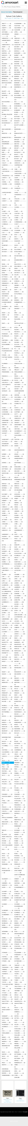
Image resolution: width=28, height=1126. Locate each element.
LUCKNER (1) (7, 632)
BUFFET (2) (6, 154)
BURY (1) (5, 158)
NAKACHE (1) (7, 726)
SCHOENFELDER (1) (18, 907)
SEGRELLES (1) (6, 923)
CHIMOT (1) (7, 201)
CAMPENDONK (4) (18, 166)
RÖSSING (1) (18, 855)
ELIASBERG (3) (6, 306)
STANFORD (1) (6, 946)
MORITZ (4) (18, 707)
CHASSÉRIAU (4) (20, 195)
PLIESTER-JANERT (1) (7, 797)
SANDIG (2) (18, 881)
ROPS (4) (19, 850)
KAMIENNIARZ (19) (19, 531)
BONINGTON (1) (7, 111)
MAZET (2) (5, 672)
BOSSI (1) (18, 114)
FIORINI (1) (18, 340)
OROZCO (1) (7, 757)
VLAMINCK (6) (7, 1027)
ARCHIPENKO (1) (5, 35)
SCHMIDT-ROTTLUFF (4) (19, 901)
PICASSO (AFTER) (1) (20, 785)
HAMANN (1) (18, 456)
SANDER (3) (19, 878)
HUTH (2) (6, 502)
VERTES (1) (18, 1016)
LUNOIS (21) (19, 633)
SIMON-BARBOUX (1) (19, 934)
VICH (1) (5, 1020)
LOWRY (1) (17, 625)
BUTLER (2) (18, 158)
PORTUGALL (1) (19, 800)
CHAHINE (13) (7, 184)
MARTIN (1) (19, 655)
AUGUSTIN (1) (19, 44)
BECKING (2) (6, 68)
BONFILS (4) (6, 106)
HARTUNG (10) (7, 466)
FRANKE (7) (19, 367)
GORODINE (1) (7, 412)
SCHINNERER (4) (7, 897)
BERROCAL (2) (7, 80)
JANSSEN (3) (18, 511)
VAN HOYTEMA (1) (19, 1004)
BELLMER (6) (6, 72)
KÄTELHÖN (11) (7, 539)
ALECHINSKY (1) (20, 27)
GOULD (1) (17, 416)
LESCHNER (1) (7, 610)
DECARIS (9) (6, 255)
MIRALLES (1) (6, 695)
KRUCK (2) (19, 557)
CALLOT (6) (6, 163)
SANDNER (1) (6, 883)
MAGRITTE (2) (7, 642)
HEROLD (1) (6, 483)
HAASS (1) (18, 443)
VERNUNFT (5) (7, 1016)
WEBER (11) (20, 1041)
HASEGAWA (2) (19, 466)
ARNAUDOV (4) (7, 38)
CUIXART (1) (19, 232)
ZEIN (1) (17, 1071)
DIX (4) (17, 277)
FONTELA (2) (18, 353)
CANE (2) (17, 169)
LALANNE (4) (19, 574)
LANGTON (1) (18, 580)
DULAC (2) (5, 291)
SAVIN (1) (6, 887)
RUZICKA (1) (18, 868)
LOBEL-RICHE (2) (8, 623)
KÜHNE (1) (6, 561)
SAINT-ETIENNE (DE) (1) (19, 875)
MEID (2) (5, 680)
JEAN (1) (18, 513)
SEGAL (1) (18, 921)
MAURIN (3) (6, 667)
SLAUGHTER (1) (19, 937)
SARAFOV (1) (7, 885)
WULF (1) (6, 1062)
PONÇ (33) (5, 800)
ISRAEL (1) (18, 507)
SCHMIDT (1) (6, 900)
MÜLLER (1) (6, 720)
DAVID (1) (18, 245)
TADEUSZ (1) (19, 965)
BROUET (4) (19, 148)
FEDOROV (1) (20, 331)
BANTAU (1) (6, 51)
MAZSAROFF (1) (19, 672)
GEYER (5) (7, 397)
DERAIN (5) (6, 270)
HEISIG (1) (6, 477)
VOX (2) (6, 1031)
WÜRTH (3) (7, 1064)
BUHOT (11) (18, 154)
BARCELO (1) (19, 51)
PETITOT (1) (19, 776)
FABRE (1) (18, 317)
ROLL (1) (5, 849)
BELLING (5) (18, 70)
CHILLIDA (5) (19, 198)
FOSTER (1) (19, 357)
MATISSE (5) (6, 665)
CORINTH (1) (6, 222)
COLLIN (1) (18, 215)
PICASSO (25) (6, 783)
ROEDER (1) (18, 845)
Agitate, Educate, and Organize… (8, 1100)
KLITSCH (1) (18, 551)
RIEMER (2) (18, 834)
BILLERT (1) (6, 91)
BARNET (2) (18, 55)
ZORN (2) (18, 1075)
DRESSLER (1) (6, 286)
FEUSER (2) (18, 336)
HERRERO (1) (7, 485)
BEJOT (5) (6, 70)
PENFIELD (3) (7, 773)
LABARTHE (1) (7, 568)
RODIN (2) (18, 843)
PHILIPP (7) (19, 779)
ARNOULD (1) (19, 38)
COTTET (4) (19, 228)
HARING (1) (6, 462)
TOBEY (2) (5, 978)
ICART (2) (5, 504)
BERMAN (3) (19, 76)
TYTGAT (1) (6, 992)
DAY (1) (17, 247)
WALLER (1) (6, 1039)
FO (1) (17, 348)
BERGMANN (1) (7, 76)
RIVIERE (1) (6, 840)
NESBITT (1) (7, 728)
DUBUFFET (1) (6, 289)
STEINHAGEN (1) (19, 949)
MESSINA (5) (19, 686)
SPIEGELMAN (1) (19, 942)
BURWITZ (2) (18, 156)
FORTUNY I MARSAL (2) (7, 358)
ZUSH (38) (16, 1077)
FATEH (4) (18, 327)
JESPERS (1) (18, 517)
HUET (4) (17, 500)
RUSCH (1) (5, 868)
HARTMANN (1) (19, 463)
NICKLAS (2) (6, 733)
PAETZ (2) (17, 760)
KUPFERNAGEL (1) (7, 565)
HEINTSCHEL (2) (7, 474)
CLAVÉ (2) (18, 211)
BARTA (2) (6, 57)
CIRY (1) (18, 205)
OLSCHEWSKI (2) (7, 752)
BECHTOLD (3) (19, 65)
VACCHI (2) (18, 997)
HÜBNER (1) (6, 500)
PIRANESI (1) (18, 791)
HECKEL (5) (6, 471)
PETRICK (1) (7, 779)
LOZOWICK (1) (7, 627)
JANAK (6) (5, 511)
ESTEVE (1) (19, 315)
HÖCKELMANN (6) (18, 491)
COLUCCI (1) (6, 217)
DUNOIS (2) (18, 291)
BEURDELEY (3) (20, 85)
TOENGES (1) (7, 980)
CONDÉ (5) (18, 217)
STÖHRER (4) (19, 959)
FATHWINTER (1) (7, 330)
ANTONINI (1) (7, 32)
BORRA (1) (18, 112)
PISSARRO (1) (7, 794)
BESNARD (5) (19, 82)
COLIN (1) (5, 215)
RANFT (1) (18, 817)
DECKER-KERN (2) (19, 257)
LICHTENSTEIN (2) (20, 617)
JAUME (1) (6, 513)
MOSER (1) (6, 709)
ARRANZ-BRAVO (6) (6, 41)
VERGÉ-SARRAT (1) (7, 1010)
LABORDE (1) (18, 568)
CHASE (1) (20, 192)
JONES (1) (7, 521)
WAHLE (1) (6, 1037)
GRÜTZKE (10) (20, 429)
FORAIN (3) (6, 355)
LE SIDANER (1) (7, 593)
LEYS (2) (6, 617)
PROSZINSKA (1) (7, 809)
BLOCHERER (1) (19, 95)
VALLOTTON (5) (7, 1001)
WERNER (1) (18, 1045)
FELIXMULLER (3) (7, 337)
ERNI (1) (17, 312)
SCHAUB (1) (6, 893)
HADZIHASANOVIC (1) (19, 451)
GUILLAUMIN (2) (19, 436)
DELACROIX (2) (20, 264)
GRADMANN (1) (7, 420)
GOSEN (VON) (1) (7, 415)
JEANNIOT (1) (6, 516)
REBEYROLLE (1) (19, 819)
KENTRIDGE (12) (19, 541)
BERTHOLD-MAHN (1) (6, 83)
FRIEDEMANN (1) (7, 372)
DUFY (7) (17, 289)
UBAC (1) (17, 992)
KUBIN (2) (6, 559)
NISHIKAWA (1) (19, 738)
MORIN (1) (18, 705)
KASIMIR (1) (6, 536)
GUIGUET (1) (6, 434)
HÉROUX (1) (18, 483)
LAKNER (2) (6, 574)
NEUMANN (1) (18, 728)
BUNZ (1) (6, 156)
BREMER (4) (18, 146)
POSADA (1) (7, 804)
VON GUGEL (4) (19, 1028)
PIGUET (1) (7, 788)
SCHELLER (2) (19, 893)
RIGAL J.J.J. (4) (17, 836)
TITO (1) (18, 975)
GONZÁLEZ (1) (19, 409)
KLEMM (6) (18, 549)
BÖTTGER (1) (19, 118)
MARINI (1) (18, 653)
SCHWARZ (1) (19, 912)
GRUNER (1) (6, 429)
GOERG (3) (6, 407)
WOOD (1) (5, 1059)
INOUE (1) (18, 504)
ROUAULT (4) (19, 857)
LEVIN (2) (17, 610)
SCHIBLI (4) (7, 895)
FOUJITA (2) (18, 360)
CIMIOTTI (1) (6, 205)
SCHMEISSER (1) (19, 897)
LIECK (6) (6, 621)
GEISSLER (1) (6, 391)
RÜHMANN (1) (7, 864)
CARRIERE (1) (19, 175)
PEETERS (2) (6, 771)
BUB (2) (5, 152)
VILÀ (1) (19, 1022)
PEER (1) (18, 769)
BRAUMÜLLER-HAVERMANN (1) (7, 144)
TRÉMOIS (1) (20, 984)
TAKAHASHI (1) (7, 967)
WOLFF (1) (18, 1056)
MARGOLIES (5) (20, 650)
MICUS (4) (18, 688)
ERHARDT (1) (19, 309)
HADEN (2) (18, 447)
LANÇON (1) (19, 576)
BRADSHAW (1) (19, 130)
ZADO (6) (18, 1069)
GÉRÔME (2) (19, 395)
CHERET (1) (6, 198)
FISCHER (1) (6, 342)
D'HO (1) (17, 234)
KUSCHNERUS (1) (20, 564)
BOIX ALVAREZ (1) (7, 102)
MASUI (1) (7, 661)
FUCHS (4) (18, 380)
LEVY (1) (18, 612)
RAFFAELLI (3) (20, 814)
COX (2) (6, 232)
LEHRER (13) (19, 602)
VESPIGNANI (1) (7, 1018)
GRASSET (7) (19, 422)
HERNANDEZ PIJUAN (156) (19, 480)
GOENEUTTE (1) (19, 404)
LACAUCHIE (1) (19, 571)
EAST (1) (5, 298)
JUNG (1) (18, 528)
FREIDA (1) (6, 369)
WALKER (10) (18, 1037)
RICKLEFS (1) (6, 834)
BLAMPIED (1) (7, 95)
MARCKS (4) (19, 648)
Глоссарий (25, 1111)
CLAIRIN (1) (19, 208)
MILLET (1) (7, 690)
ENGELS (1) (18, 306)
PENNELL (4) (19, 773)
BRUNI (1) (6, 150)
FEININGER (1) (7, 333)
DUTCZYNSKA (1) (20, 295)
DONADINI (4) (7, 279)
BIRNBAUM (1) (19, 91)
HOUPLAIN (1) (7, 498)
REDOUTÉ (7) (7, 825)
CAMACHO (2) (19, 163)
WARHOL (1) (6, 1041)
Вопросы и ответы (14, 1121)
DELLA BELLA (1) (20, 266)
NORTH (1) (6, 743)
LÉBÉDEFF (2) (6, 595)
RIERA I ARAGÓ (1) (7, 836)
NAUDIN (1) (19, 726)
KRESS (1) (6, 557)
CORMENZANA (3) (20, 222)
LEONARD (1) (7, 606)
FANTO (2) (6, 327)
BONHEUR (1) (6, 108)
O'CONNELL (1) (7, 746)
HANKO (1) (6, 458)
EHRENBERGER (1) (19, 303)
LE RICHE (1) (18, 591)
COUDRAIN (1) (7, 230)
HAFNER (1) (6, 454)
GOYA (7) (6, 418)
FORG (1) (18, 355)
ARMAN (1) (20, 35)
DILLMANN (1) (7, 274)
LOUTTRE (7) (7, 625)
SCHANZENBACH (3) (20, 888)
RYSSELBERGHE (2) (7, 871)
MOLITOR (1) (7, 697)
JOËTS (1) (18, 519)
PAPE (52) (5, 764)
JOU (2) (17, 526)
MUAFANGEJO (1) (20, 712)
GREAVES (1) (7, 424)
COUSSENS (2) (19, 230)
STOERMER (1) (6, 959)
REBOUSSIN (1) (7, 821)
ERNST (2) (5, 315)
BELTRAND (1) (19, 72)
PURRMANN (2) (19, 809)
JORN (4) (17, 524)
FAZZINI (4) (18, 329)
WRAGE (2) (18, 1060)
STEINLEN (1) (7, 953)
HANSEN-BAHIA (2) (19, 459)
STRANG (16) (6, 961)
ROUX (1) (6, 862)
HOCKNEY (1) (6, 494)
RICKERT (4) (19, 832)
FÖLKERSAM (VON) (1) (7, 351)
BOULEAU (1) (19, 120)
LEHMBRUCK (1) (7, 603)
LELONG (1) (18, 604)
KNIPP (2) (6, 553)
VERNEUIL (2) (18, 1013)
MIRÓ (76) (18, 695)
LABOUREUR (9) (7, 571)
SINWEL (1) (7, 937)
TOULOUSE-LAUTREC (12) (7, 985)
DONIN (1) (19, 279)
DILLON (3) (20, 274)
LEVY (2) (6, 614)
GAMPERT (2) (18, 382)
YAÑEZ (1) (19, 1066)
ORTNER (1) (18, 756)
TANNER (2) (18, 967)
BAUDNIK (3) (7, 63)
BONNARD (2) (19, 110)
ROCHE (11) (6, 843)
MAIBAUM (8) (18, 642)
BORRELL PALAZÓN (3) (7, 115)
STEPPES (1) (7, 956)
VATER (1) (5, 1007)
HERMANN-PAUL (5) (7, 479)
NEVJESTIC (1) (19, 731)
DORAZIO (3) (6, 281)
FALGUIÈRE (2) (19, 320)
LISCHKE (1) (18, 621)
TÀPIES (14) (18, 969)
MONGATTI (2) (7, 699)
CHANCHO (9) (7, 188)
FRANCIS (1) (6, 367)
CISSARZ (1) (7, 208)
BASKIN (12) (19, 57)
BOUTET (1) (18, 123)
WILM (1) (6, 1052)
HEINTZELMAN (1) (19, 474)
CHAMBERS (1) (18, 185)
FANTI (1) (5, 323)
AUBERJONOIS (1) (8, 44)
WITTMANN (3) (20, 1054)
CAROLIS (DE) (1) (20, 173)
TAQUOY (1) (19, 971)
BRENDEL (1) (6, 148)
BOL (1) (18, 101)
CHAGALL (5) (18, 182)
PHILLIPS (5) (6, 781)
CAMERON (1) (7, 166)
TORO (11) (18, 982)
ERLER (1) (5, 312)
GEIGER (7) (18, 388)
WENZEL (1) (18, 1043)
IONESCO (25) (7, 507)
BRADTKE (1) (6, 133)
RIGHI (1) (6, 838)
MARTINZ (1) (6, 657)
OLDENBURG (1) (19, 750)
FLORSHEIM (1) (19, 346)
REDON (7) (18, 821)
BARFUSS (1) (6, 53)
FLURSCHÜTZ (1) (7, 348)
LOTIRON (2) (19, 623)
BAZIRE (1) (6, 65)
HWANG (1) (18, 502)
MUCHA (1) (19, 714)
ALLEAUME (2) (19, 30)
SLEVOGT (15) (6, 940)
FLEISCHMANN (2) (7, 345)
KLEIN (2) (6, 549)
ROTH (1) (5, 857)
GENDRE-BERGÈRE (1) (19, 392)
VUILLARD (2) (19, 1033)
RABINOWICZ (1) (7, 814)
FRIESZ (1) (18, 376)
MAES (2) (17, 638)
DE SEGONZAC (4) (19, 252)
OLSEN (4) (18, 752)
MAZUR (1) (6, 674)
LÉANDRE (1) (19, 593)
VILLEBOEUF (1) (7, 1024)
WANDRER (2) (19, 1039)
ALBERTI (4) (6, 27)
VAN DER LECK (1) (19, 1001)
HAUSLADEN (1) (19, 469)
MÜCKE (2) (6, 716)
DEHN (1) (5, 264)
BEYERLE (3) (7, 87)
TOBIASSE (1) (19, 978)
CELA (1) (6, 179)
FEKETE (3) (18, 333)
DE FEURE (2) (7, 249)
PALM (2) (6, 762)
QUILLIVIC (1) (19, 811)
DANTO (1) (18, 239)
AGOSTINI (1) (19, 25)
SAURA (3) (18, 885)
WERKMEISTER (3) (6, 1046)
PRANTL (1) (18, 802)
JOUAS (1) (6, 528)
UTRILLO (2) (7, 997)
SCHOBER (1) (19, 904)
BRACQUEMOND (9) (7, 130)
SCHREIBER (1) (7, 910)
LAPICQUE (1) (7, 583)
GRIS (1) (5, 426)
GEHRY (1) (6, 388)
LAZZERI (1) (19, 589)
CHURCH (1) (20, 202)
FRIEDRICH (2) (7, 377)
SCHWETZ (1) (18, 914)
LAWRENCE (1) (19, 587)
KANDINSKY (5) (7, 534)
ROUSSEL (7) (19, 860)
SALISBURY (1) (6, 880)
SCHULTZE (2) (19, 910)
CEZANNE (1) (18, 179)
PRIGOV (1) (6, 807)
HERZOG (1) (18, 485)
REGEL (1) (17, 824)
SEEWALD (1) (7, 921)
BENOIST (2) (6, 74)
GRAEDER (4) (18, 420)
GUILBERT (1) (20, 433)
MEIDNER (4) (19, 680)
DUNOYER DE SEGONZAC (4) (7, 295)
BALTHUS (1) (17, 49)
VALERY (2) (18, 999)
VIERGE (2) (6, 1022)
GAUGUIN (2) (18, 386)
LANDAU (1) (6, 578)
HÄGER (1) (19, 454)
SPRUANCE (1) (7, 944)
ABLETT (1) (6, 23)
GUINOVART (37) (7, 439)
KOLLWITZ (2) (7, 555)
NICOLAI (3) (19, 734)
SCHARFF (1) (6, 891)
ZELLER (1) (19, 1073)
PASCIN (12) (18, 764)
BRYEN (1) (18, 150)
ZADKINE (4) (5, 1069)
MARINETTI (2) (6, 654)
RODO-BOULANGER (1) (7, 846)
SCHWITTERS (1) (19, 916)
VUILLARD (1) (19, 1035)
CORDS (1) (18, 219)
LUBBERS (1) (19, 627)
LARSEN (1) (18, 583)
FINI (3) (17, 338)
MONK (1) (18, 699)
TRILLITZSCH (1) (19, 986)
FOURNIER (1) (8, 364)
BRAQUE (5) (19, 139)
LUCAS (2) (6, 629)
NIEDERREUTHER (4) (6, 738)
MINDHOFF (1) (6, 693)
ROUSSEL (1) (7, 860)
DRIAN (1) (20, 287)
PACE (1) (18, 758)
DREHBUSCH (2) (7, 283)
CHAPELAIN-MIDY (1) (6, 193)
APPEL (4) (18, 32)
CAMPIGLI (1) (7, 169)
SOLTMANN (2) (19, 940)
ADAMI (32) (6, 25)
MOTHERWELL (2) (7, 713)
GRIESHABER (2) (19, 424)
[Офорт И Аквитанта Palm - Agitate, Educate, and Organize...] (7, 1090)
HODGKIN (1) (19, 494)
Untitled (20, 1099)
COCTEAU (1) (6, 213)
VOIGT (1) (19, 1026)
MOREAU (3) (7, 705)
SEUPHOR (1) (19, 925)
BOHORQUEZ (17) (20, 98)
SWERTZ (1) (6, 965)
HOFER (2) (5, 496)
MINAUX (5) (18, 690)
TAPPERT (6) (6, 971)
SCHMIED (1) (7, 905)
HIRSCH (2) (6, 490)
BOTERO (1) (7, 118)
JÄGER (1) (18, 509)
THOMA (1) (18, 973)
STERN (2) (18, 956)
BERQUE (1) (18, 78)
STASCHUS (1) (19, 946)
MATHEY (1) (18, 662)
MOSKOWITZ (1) (19, 709)
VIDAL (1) (18, 1020)
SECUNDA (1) (19, 919)
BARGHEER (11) (20, 53)
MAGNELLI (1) (19, 640)
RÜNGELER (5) (18, 865)
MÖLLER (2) (18, 697)
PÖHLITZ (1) (19, 796)
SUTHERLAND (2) (19, 962)
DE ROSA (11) (7, 251)
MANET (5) (6, 646)
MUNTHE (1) (7, 724)
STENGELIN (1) (20, 954)
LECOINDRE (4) (20, 595)
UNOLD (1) (18, 995)
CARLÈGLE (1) (17, 171)
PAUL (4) (5, 766)
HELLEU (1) (19, 477)
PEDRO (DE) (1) (7, 769)
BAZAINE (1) (18, 63)
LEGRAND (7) (6, 597)
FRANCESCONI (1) (19, 364)
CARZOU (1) (6, 177)
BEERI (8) (17, 68)
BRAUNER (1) (19, 141)
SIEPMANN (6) (7, 931)
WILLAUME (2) (18, 1049)
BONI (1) (17, 108)
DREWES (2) (19, 285)
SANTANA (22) (19, 883)
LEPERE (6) (7, 608)
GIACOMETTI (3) (7, 400)
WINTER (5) (6, 1054)
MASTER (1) (19, 659)
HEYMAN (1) (7, 488)
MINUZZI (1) (19, 693)
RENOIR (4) (7, 831)
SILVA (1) (19, 931)
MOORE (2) (6, 701)
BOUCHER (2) (7, 120)
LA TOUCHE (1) (19, 566)
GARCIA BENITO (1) (6, 385)
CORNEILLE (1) (7, 225)
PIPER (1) (5, 790)
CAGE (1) (5, 160)
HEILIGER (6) (19, 471)
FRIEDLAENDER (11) (20, 373)
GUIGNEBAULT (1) (20, 431)
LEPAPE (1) (19, 606)
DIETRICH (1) (19, 272)
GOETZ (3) (18, 407)
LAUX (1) (6, 587)
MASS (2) (18, 657)
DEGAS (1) (6, 260)
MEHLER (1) (19, 678)
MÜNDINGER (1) (20, 722)
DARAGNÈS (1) (7, 242)
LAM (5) (5, 576)
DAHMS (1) (6, 236)
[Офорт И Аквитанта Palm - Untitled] (20, 1090)
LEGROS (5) (7, 600)
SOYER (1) (6, 942)
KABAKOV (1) (6, 530)
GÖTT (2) (18, 414)
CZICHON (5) (7, 234)
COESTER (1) (18, 213)
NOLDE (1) (18, 741)
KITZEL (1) (6, 547)
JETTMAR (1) (6, 519)
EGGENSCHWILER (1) (6, 303)
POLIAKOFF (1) (19, 798)
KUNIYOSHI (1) (20, 561)
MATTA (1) (18, 665)
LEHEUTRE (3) (19, 600)
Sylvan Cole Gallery (6, 12)
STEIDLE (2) (7, 948)
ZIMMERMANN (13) (8, 1075)
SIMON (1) (5, 933)
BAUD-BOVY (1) (18, 59)
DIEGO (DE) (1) (19, 270)
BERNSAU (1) (6, 78)
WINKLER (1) (19, 1052)
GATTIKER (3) (20, 384)
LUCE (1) (18, 629)
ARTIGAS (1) (20, 40)
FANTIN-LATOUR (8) (20, 324)
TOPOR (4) (6, 982)
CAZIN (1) (19, 177)
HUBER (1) (19, 498)
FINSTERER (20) (7, 340)
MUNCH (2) (6, 722)
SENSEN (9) (18, 923)
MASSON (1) (6, 659)
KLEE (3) (17, 547)
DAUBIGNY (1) (7, 246)
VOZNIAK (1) (19, 1031)
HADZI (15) (6, 450)
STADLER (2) (18, 944)
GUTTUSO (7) (7, 441)
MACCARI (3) (6, 638)
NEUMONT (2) (7, 731)
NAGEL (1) (18, 724)
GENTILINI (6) (7, 395)
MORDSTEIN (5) (20, 702)
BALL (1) (5, 49)
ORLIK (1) (17, 754)
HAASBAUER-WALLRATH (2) (7, 444)
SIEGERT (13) (19, 928)
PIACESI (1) (18, 781)
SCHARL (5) (18, 891)
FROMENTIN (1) (7, 380)
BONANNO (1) (19, 103)
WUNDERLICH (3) (19, 1062)
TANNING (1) (7, 969)
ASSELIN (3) (19, 42)
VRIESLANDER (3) (7, 1034)
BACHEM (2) (18, 46)
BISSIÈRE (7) (19, 93)
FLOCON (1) (18, 344)
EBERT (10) (18, 298)
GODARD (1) (7, 403)
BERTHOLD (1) (19, 80)
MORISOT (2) (7, 707)
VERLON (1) (18, 1009)
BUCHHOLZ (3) (19, 152)
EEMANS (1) (18, 300)
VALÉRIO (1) (7, 999)
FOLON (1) (19, 350)
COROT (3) (19, 225)
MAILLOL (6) (7, 644)
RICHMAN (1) (19, 830)
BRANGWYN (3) (19, 137)
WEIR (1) (7, 1043)
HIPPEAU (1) (19, 488)
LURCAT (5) (18, 636)
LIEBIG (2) (18, 619)
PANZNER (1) (18, 762)
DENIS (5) (6, 268)
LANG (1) (17, 578)
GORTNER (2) (18, 412)
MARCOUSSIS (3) (7, 650)
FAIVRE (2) (5, 319)
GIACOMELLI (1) (20, 397)
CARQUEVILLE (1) (7, 175)
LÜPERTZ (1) (7, 636)
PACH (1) (5, 760)
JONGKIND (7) (6, 525)
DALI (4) (18, 236)
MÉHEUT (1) (7, 678)
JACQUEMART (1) (7, 509)
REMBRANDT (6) (20, 827)
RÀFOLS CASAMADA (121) (7, 818)
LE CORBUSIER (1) (6, 591)
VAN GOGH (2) (7, 1003)
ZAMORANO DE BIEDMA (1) (6, 1072)
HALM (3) (5, 456)
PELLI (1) (17, 771)
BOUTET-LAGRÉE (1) (19, 126)
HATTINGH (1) (6, 469)
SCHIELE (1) (18, 895)
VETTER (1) (18, 1018)
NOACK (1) (6, 741)
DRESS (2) (18, 283)
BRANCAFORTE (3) (20, 134)
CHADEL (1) (6, 182)
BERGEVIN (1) (19, 74)
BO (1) (4, 97)
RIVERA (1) (18, 838)
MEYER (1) (7, 688)
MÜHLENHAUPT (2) (19, 717)
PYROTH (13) (7, 811)
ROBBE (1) (18, 840)
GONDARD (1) (7, 409)
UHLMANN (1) (6, 995)
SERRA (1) (6, 925)
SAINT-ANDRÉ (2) (18, 871)
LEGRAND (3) (18, 597)
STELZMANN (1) (19, 952)
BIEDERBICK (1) (19, 88)
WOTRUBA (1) (19, 1058)
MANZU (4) (6, 648)
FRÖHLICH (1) (19, 378)
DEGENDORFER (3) (19, 261)
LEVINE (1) (6, 612)
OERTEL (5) (18, 747)
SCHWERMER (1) (7, 915)
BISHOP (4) (6, 93)
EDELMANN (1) (7, 300)
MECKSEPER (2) (19, 675)
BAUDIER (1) (18, 61)
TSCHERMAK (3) (19, 988)
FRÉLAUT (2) (18, 369)
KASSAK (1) (18, 536)
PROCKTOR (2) (19, 807)
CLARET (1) (6, 211)
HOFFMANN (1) (19, 496)
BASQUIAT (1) (7, 60)
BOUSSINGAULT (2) (7, 124)
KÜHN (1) (18, 559)
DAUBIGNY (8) (19, 242)
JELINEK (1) (18, 515)
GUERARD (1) (6, 431)
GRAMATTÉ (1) (7, 422)
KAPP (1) (18, 534)
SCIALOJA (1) (6, 919)
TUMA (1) (5, 990)
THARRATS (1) (7, 974)
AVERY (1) (6, 46)
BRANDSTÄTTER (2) (7, 138)
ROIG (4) (19, 847)
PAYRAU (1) (20, 766)
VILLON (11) (19, 1024)
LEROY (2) (18, 608)
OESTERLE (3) (7, 750)
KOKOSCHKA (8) (20, 553)
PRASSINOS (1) (19, 805)
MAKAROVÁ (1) (19, 644)
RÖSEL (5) (18, 853)
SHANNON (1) (7, 927)
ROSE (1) (5, 853)
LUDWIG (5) (19, 631)
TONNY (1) (19, 980)
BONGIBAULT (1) (20, 106)
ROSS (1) (5, 855)
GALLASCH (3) (7, 382)
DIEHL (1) (7, 272)
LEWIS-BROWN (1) (20, 614)
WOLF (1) (5, 1056)
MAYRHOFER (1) (19, 668)
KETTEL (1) (6, 545)
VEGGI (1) (18, 1007)
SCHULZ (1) (7, 912)
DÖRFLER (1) (19, 281)
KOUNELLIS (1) (19, 555)
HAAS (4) (18, 441)
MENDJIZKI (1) (7, 682)
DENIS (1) (18, 268)
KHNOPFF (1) (19, 545)
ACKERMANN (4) (19, 23)
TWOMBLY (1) (18, 990)
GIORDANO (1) (19, 399)
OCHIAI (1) (18, 745)
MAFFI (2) (5, 640)
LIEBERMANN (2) (7, 619)
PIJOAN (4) (18, 788)
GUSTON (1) (18, 439)
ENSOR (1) (6, 308)
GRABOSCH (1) (19, 418)
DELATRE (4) (7, 266)
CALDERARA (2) (20, 160)
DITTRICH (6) (7, 277)
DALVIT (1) (6, 239)
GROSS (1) (18, 426)
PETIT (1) (5, 775)
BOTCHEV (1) (18, 116)
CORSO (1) (6, 228)
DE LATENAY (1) (20, 249)
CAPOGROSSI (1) (7, 172)
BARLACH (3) (6, 55)
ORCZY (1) (5, 754)
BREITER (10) (19, 143)
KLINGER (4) (6, 551)
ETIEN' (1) (4, 317)
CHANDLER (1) (19, 189)
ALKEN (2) (7, 30)
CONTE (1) (7, 219)
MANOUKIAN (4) (20, 646)
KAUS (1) (17, 538)
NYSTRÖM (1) (20, 743)
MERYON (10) (7, 686)
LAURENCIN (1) (7, 585)
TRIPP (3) (6, 988)
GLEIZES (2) (18, 401)
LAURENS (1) (19, 585)
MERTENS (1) (19, 683)
